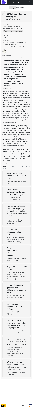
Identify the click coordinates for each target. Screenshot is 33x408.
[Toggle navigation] (29, 2)
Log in (13, 8)
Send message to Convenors (14, 31)
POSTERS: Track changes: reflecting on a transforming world (16, 16)
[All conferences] (30, 405)
